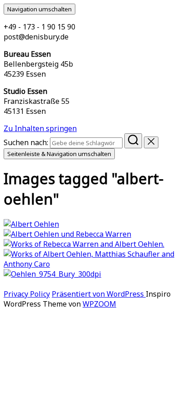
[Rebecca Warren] (67, 234)
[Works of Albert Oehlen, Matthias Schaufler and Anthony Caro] (93, 264)
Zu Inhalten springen (40, 128)
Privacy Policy (27, 294)
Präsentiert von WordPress (99, 294)
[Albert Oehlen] (31, 224)
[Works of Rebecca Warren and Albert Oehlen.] (84, 244)
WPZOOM (99, 304)
